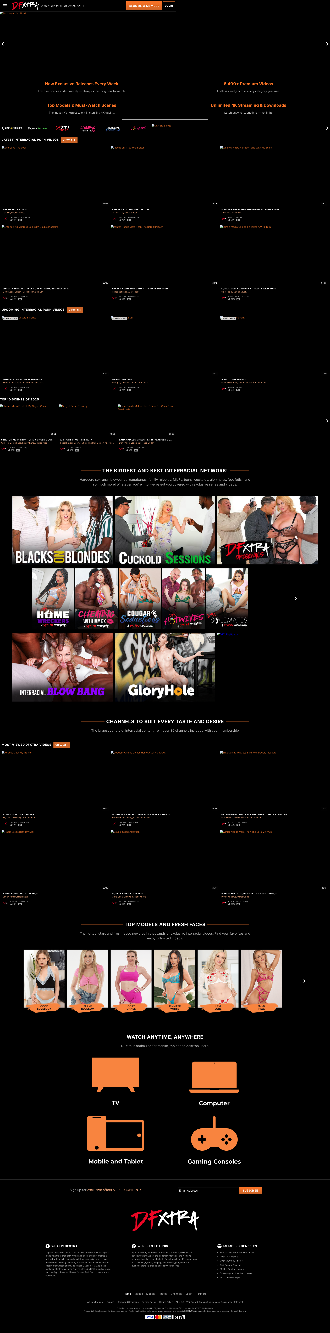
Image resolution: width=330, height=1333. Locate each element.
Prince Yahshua (119, 291)
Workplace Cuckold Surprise (22, 379)
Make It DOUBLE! (122, 379)
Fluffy (129, 817)
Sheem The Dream (12, 382)
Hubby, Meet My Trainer (18, 814)
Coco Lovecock (97, 1272)
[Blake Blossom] (87, 983)
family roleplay (154, 1262)
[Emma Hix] (261, 983)
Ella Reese (20, 212)
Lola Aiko (39, 382)
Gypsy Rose (59, 1272)
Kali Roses (71, 1272)
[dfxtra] (25, 6)
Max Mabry (16, 817)
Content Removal (238, 1311)
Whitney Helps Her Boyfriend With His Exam (250, 209)
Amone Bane (28, 382)
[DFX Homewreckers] (53, 598)
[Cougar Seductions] (113, 129)
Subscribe (250, 1190)
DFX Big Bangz (74, 448)
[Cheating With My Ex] (88, 129)
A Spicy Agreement (233, 379)
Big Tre (6, 817)
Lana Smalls (136, 443)
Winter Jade (134, 291)
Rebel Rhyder (66, 443)
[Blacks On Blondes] (12, 128)
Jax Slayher (8, 212)
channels (136, 1259)
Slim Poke (226, 212)
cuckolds (136, 1265)
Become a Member (144, 6)
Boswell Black (119, 817)
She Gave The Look (15, 209)
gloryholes (180, 1262)
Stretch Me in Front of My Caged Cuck (27, 439)
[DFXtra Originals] (63, 128)
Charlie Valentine (141, 817)
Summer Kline (259, 382)
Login (169, 5)
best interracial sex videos (166, 1252)
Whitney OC (238, 212)
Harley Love (140, 896)
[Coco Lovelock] (44, 983)
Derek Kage (15, 443)
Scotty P (116, 382)
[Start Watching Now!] (88, 44)
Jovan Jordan (131, 212)
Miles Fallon (28, 291)
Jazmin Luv (117, 212)
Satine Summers (140, 382)
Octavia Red (83, 1272)
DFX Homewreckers (20, 217)
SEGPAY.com (191, 1311)
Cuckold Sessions (19, 296)
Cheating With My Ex (238, 296)
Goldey (18, 291)
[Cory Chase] (131, 983)
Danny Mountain (229, 382)
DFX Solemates (236, 217)
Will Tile (5, 443)
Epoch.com (100, 1311)
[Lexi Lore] (218, 983)
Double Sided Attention (127, 893)
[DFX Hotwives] (138, 129)
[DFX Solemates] (227, 598)
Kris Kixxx (109, 443)
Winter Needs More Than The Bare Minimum (140, 288)
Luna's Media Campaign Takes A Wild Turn (248, 288)
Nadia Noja (22, 896)
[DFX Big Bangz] (164, 128)
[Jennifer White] (174, 983)
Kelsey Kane (28, 443)
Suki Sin (39, 291)
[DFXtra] (165, 1220)
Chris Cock (117, 896)
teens (173, 1259)
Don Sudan (8, 291)
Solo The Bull (227, 291)
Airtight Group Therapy (76, 439)
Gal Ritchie (51, 1275)
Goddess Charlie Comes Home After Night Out (142, 814)
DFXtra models (97, 1269)
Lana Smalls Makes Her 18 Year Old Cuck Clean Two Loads (158, 439)
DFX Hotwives (235, 387)
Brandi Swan (29, 817)
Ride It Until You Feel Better (131, 209)
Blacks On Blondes (129, 217)
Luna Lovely (241, 291)
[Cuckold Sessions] (37, 128)
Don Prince (124, 443)
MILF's (182, 1259)
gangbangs (191, 1259)
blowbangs (141, 1262)
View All (69, 140)
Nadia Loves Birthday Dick (20, 893)
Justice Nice (41, 443)
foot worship (168, 1262)
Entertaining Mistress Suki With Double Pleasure (36, 288)
